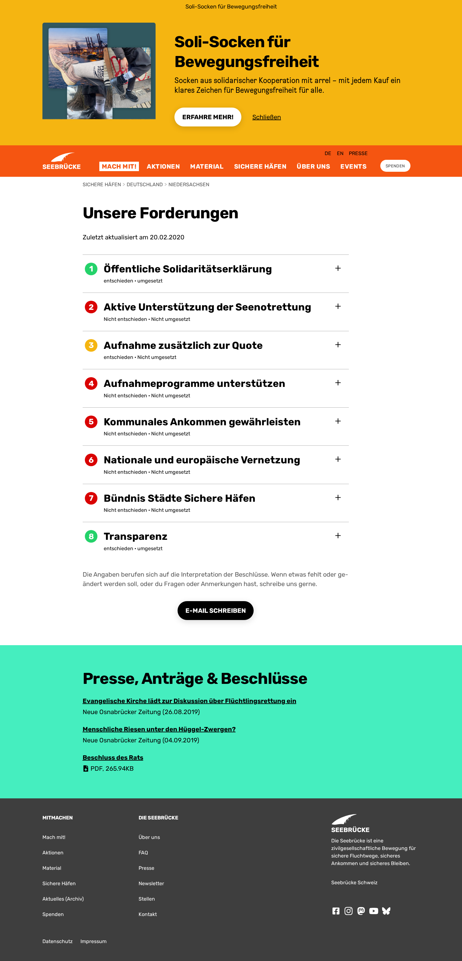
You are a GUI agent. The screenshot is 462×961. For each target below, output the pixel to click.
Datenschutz (57, 941)
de (328, 153)
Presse (358, 153)
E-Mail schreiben (215, 610)
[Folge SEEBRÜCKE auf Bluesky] (386, 911)
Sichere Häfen (260, 166)
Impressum (93, 941)
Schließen (266, 117)
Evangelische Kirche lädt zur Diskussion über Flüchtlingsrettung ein (189, 701)
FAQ (143, 853)
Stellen (147, 899)
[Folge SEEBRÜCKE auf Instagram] (348, 911)
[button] (216, 273)
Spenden (395, 166)
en (340, 153)
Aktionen (163, 166)
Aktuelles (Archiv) (63, 899)
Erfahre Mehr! (208, 117)
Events (353, 166)
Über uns (313, 166)
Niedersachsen (188, 184)
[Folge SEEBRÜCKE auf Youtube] (373, 911)
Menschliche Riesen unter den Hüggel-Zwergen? (159, 729)
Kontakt (148, 914)
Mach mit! (119, 166)
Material (206, 166)
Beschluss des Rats (113, 757)
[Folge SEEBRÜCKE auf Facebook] (336, 911)
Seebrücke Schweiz (354, 883)
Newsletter (151, 883)
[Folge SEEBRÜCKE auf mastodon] (361, 911)
